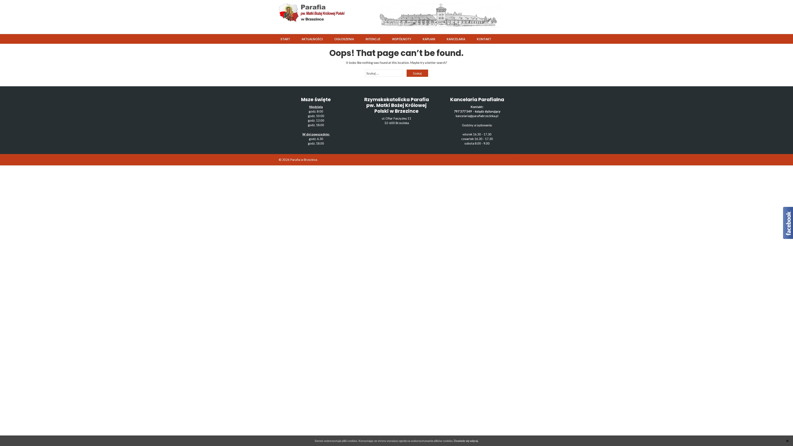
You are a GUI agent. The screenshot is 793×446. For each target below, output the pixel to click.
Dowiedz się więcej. (466, 440)
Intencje (373, 39)
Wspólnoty (401, 39)
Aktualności (312, 39)
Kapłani (429, 39)
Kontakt (484, 39)
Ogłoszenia (344, 39)
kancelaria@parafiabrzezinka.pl (477, 116)
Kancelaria (456, 39)
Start (285, 39)
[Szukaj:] (384, 73)
